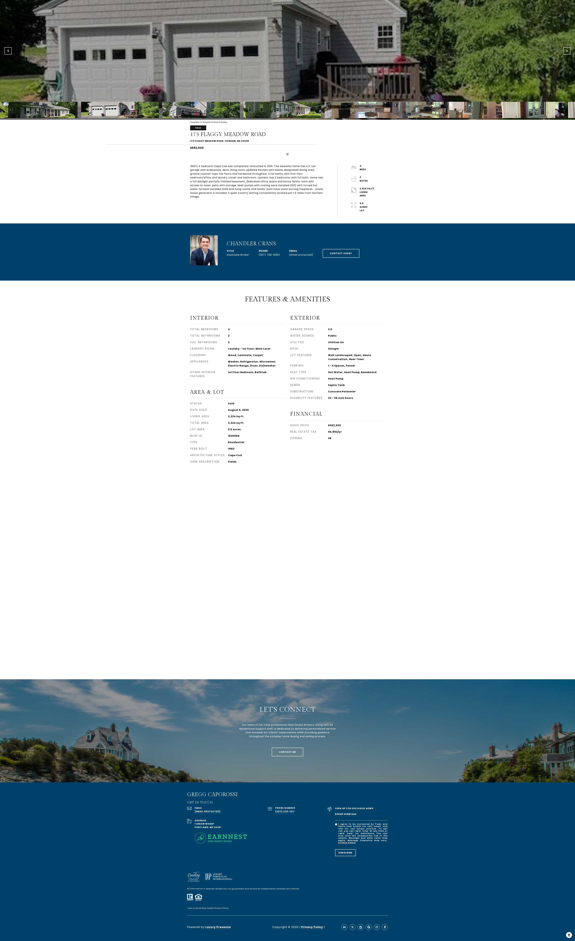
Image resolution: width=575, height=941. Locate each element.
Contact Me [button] (287, 751)
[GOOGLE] (369, 927)
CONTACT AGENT (341, 253)
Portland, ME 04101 (208, 827)
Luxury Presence (218, 927)
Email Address (345, 814)
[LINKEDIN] (344, 927)
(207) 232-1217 (285, 811)
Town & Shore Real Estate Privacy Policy (208, 908)
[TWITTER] (352, 927)
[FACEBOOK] (385, 927)
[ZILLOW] (361, 927)
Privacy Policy (347, 842)
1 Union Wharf (204, 823)
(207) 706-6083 (269, 255)
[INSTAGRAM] (377, 927)
